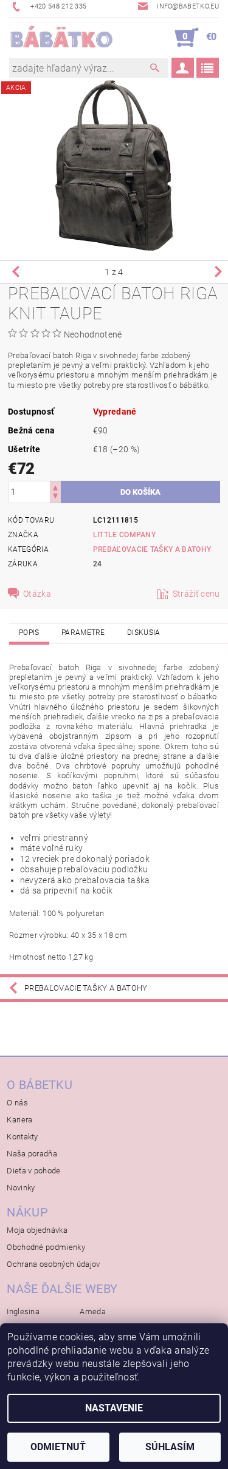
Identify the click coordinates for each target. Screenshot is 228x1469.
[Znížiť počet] (55, 497)
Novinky (21, 1187)
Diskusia (144, 632)
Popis (29, 632)
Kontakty (22, 1136)
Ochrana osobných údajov (53, 1264)
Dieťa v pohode (33, 1170)
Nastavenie (114, 1408)
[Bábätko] (61, 37)
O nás (17, 1102)
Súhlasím (170, 1447)
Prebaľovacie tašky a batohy (152, 549)
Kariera (19, 1119)
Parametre (83, 632)
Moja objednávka (37, 1230)
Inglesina (23, 1311)
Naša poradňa (32, 1153)
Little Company (124, 535)
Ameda (93, 1311)
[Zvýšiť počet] (55, 486)
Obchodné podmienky (46, 1247)
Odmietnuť (58, 1447)
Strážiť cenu (196, 594)
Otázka (37, 594)
